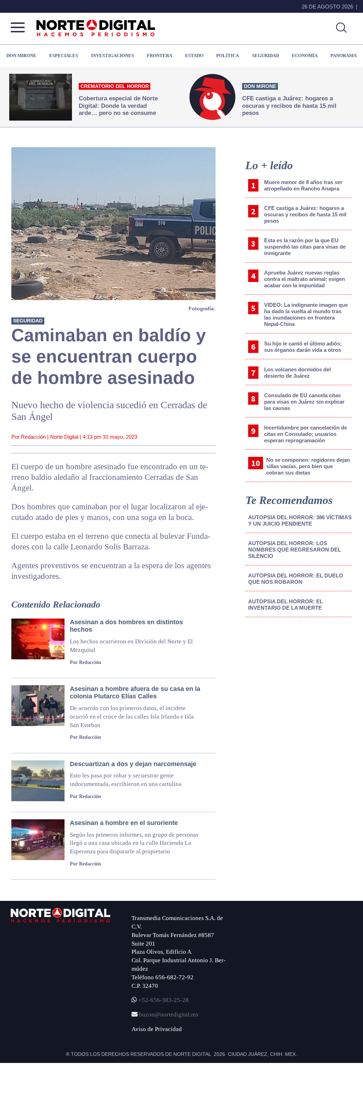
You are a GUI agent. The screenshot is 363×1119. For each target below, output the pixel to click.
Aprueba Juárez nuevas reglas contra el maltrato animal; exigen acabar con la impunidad (304, 279)
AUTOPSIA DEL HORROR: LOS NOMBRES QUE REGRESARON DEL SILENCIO (294, 549)
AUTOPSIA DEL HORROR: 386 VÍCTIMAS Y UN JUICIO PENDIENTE (300, 520)
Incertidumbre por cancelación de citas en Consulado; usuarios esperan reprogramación (305, 434)
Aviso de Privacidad (157, 1029)
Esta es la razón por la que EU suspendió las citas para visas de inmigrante (305, 246)
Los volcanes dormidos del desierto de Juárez (297, 372)
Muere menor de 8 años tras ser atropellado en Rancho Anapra (303, 185)
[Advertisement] (298, 681)
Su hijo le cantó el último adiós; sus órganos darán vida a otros (303, 346)
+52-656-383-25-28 (163, 1000)
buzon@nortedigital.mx (169, 1014)
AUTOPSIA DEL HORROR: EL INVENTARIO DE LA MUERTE (285, 604)
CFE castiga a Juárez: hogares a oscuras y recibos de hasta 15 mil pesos (305, 214)
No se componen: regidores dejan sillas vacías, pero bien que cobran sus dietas (308, 466)
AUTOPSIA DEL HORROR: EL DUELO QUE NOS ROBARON (295, 578)
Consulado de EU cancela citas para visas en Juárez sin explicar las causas (304, 401)
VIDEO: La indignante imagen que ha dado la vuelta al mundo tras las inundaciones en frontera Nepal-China (306, 314)
